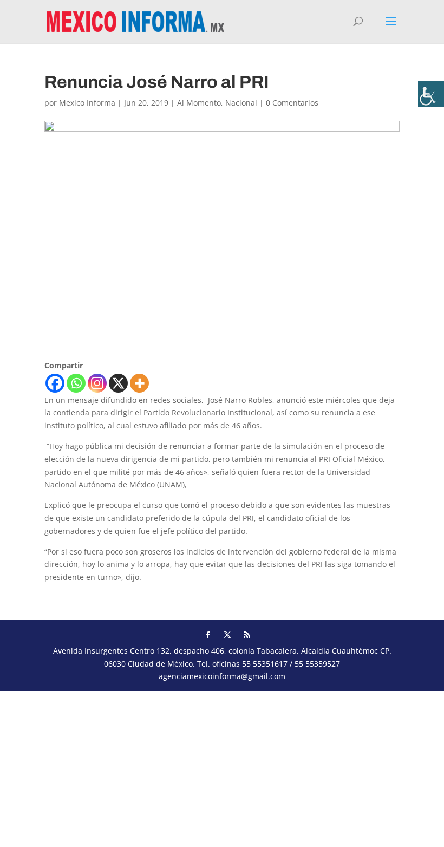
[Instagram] (97, 383)
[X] (118, 383)
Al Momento (199, 102)
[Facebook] (54, 383)
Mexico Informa (87, 102)
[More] (139, 383)
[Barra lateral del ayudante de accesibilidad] (431, 94)
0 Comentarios (292, 102)
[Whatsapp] (76, 383)
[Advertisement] (222, 767)
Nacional (241, 102)
